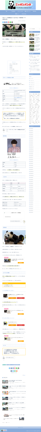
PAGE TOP (21, 427)
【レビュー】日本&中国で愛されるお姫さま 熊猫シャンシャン (34, 66)
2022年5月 (31, 210)
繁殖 (16, 364)
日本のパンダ (32, 88)
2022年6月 (31, 208)
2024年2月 (31, 167)
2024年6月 (31, 159)
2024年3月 (31, 165)
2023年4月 (31, 187)
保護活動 (8, 364)
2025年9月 (31, 128)
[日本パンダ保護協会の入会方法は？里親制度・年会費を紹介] (6, 22)
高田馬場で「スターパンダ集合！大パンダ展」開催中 (35, 57)
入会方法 (11, 66)
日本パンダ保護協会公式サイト (18, 97)
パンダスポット (32, 82)
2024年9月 (31, 153)
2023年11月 (31, 173)
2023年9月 (31, 177)
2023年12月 (31, 171)
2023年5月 (31, 185)
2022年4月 (31, 212)
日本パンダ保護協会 (12, 364)
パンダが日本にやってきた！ (14, 70)
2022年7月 (31, 206)
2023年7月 (31, 181)
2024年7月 (31, 157)
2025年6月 (31, 134)
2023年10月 (31, 175)
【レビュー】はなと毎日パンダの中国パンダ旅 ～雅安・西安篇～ (35, 60)
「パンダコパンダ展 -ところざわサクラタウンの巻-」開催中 (35, 63)
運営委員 (11, 65)
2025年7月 (31, 132)
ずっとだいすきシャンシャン (14, 71)
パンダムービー (32, 84)
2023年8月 (31, 179)
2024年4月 (31, 163)
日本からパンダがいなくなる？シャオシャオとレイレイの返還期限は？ (35, 70)
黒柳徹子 (19, 364)
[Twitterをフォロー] (13, 371)
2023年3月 (31, 189)
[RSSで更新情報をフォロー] (16, 371)
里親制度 (11, 67)
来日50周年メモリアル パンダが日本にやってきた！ (16, 294)
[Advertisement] (14, 53)
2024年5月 (31, 161)
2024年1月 (31, 169)
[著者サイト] (11, 371)
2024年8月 (31, 155)
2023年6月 (31, 183)
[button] (39, 28)
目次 (13, 62)
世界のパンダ (32, 86)
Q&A (30, 76)
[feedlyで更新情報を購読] (15, 371)
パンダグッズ (32, 80)
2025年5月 (31, 136)
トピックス (4, 364)
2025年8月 (31, 130)
